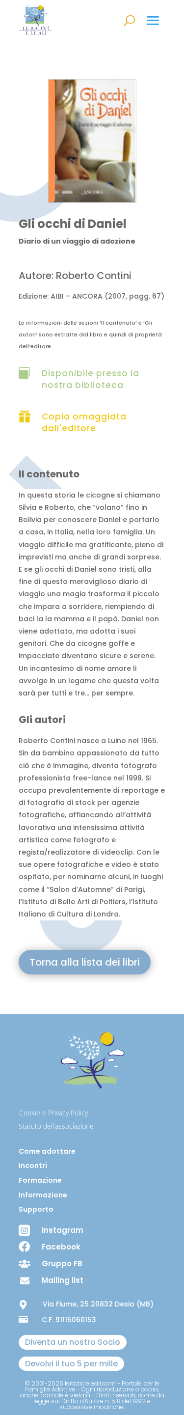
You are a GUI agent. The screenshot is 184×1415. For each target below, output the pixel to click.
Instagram (62, 1230)
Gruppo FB (62, 1263)
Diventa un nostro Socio (72, 1342)
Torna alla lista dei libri (84, 962)
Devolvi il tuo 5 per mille (71, 1363)
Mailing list (62, 1280)
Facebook (61, 1247)
